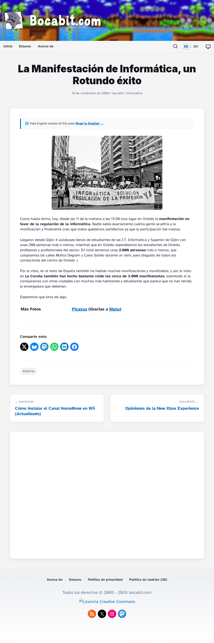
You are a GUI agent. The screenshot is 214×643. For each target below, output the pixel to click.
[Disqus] (107, 494)
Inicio (7, 46)
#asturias (28, 371)
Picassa (79, 309)
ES (186, 46)
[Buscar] (175, 46)
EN (196, 46)
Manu (114, 309)
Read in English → (90, 123)
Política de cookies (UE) (148, 579)
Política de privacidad (105, 579)
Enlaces (25, 46)
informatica (134, 93)
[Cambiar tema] (208, 46)
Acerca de (46, 46)
